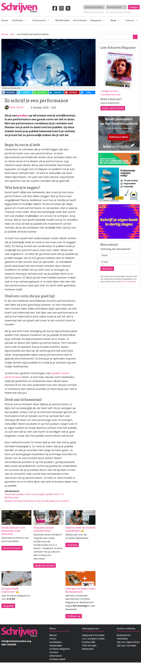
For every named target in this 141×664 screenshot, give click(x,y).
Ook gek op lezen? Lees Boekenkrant (80, 590)
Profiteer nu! (73, 616)
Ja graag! (72, 545)
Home (4, 20)
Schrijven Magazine (59, 648)
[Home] (20, 8)
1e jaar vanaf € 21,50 (113, 108)
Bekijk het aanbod (44, 565)
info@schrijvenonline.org (16, 641)
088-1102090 (8, 644)
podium (23, 115)
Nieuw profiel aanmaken (93, 12)
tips (12, 34)
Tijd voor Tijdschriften (128, 642)
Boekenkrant (124, 635)
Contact (129, 20)
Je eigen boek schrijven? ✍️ (10, 590)
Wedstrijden (62, 20)
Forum (52, 638)
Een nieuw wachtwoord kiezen (118, 12)
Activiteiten (80, 20)
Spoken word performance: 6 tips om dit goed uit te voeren (37, 501)
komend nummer (111, 94)
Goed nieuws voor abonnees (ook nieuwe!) (13, 531)
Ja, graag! (8, 605)
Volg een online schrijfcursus (43, 529)
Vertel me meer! (12, 548)
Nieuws (53, 635)
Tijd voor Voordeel (126, 645)
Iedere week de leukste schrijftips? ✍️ (80, 529)
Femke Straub (16, 107)
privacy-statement (128, 281)
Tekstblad (122, 638)
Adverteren (55, 655)
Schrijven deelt (57, 659)
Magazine (95, 20)
